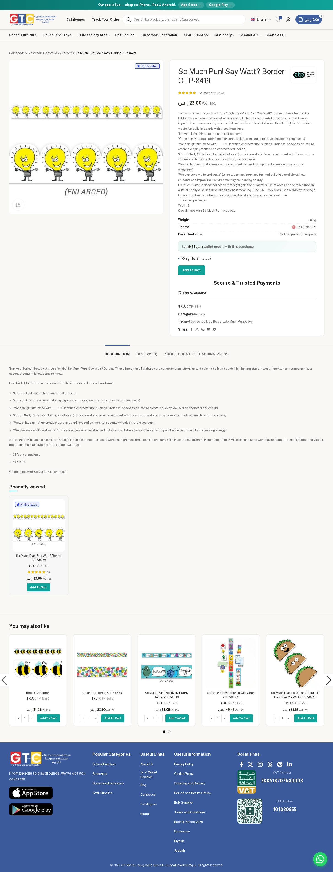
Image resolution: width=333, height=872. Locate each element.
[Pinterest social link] (203, 329)
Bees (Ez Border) (38, 692)
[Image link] (40, 758)
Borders (67, 53)
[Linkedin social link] (208, 329)
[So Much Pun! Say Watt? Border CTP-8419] (39, 525)
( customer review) (211, 93)
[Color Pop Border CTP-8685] (102, 663)
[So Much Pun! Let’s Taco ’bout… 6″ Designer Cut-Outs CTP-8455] (295, 663)
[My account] (288, 19)
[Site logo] (33, 19)
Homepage (17, 53)
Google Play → (220, 5)
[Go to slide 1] (164, 731)
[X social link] (197, 329)
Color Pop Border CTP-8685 (102, 692)
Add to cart (191, 270)
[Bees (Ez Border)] (38, 663)
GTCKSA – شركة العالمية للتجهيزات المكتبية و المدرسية (158, 865)
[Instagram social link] (260, 764)
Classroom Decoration (43, 53)
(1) (48, 572)
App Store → (191, 5)
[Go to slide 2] (169, 731)
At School (194, 321)
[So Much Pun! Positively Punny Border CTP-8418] (166, 663)
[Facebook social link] (191, 329)
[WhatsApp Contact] (320, 859)
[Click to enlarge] (18, 204)
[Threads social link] (270, 764)
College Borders (212, 321)
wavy (248, 321)
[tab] (117, 352)
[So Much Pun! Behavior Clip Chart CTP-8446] (231, 663)
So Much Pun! (234, 321)
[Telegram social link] (214, 329)
